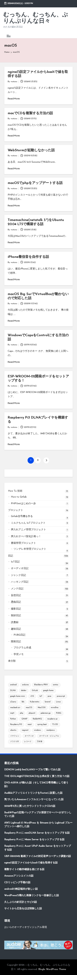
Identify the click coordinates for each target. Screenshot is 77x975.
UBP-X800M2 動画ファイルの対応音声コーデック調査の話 (37, 856)
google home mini (17, 696)
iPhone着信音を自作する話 (28, 257)
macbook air (15, 708)
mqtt (12, 713)
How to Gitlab (19, 497)
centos (55, 685)
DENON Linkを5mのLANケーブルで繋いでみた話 (32, 769)
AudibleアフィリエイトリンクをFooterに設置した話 (33, 793)
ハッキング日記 (19, 582)
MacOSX (41, 708)
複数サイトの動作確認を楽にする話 (24, 869)
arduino (25, 685)
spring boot (42, 724)
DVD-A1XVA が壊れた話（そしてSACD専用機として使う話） (36, 785)
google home (48, 691)
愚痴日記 (16, 602)
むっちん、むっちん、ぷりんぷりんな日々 (35, 18)
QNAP (24, 719)
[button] (46, 460)
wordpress (50, 730)
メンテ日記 (17, 589)
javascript (61, 696)
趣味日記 (16, 629)
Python (13, 719)
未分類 (12, 661)
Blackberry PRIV (41, 685)
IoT (41, 696)
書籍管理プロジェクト (23, 543)
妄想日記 (16, 595)
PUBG (58, 713)
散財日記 (16, 615)
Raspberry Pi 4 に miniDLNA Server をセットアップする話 (37, 833)
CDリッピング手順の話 (17, 882)
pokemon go (45, 713)
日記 (10, 556)
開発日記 (16, 641)
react (30, 724)
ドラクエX (14, 742)
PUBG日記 (19, 635)
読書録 (14, 622)
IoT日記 (15, 562)
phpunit (32, 713)
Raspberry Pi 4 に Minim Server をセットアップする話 (34, 839)
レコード (27, 742)
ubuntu (13, 730)
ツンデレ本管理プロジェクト (30, 549)
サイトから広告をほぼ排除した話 (23, 908)
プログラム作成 (22, 648)
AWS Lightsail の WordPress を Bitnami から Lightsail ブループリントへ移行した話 (38, 825)
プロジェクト (15, 510)
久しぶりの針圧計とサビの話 (20, 902)
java (49, 696)
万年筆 (39, 742)
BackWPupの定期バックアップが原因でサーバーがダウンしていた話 (37, 814)
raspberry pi (52, 719)
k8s (23, 702)
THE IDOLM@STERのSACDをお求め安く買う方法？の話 (36, 776)
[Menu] (8, 36)
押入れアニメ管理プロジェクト (28, 529)
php (21, 713)
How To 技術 (15, 491)
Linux (58, 702)
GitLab (35, 691)
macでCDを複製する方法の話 (30, 113)
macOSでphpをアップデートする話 (35, 183)
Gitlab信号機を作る (22, 516)
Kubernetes (34, 702)
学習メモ (19, 654)
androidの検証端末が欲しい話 (21, 889)
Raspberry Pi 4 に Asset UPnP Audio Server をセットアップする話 (37, 848)
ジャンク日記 (18, 575)
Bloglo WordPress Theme (52, 969)
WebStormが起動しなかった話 (31, 150)
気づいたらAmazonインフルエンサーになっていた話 (34, 799)
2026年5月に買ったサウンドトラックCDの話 (29, 806)
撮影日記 (16, 609)
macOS (29, 708)
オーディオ (29, 736)
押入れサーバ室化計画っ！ (26, 536)
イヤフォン (14, 736)
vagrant (25, 730)
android (13, 685)
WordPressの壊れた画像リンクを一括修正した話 (31, 895)
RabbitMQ (37, 719)
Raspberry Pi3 (16, 724)
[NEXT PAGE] (46, 460)
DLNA (13, 691)
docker (23, 691)
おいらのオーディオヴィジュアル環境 (25, 927)
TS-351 (55, 724)
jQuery (13, 702)
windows (37, 730)
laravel (47, 702)
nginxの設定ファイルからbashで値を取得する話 (31, 863)
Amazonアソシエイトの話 (18, 876)
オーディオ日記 (19, 568)
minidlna (54, 708)
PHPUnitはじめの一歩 (23, 503)
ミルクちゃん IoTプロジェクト (28, 523)
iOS (32, 696)
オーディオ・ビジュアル (49, 736)
